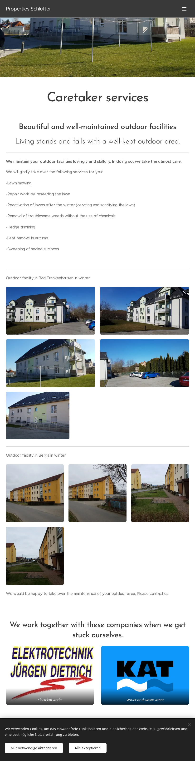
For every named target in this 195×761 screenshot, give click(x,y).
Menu (184, 9)
